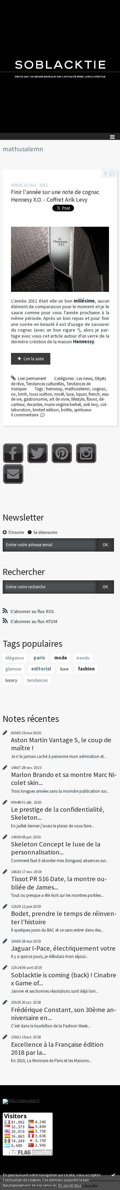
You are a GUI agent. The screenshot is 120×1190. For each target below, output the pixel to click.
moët (59, 394)
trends (83, 658)
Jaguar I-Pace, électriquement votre (63, 948)
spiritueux (82, 410)
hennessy (54, 389)
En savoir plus (69, 1185)
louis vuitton (40, 394)
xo (13, 394)
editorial (41, 669)
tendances (37, 680)
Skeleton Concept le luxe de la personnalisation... (55, 848)
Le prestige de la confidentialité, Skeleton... (57, 813)
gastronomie (35, 399)
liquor (81, 394)
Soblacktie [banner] (60, 66)
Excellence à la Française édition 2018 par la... (57, 1048)
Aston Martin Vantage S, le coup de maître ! (61, 744)
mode (60, 658)
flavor (92, 399)
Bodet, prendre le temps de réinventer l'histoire (64, 917)
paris (39, 658)
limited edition (46, 410)
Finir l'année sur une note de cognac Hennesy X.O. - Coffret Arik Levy (55, 195)
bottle (66, 410)
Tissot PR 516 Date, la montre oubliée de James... (59, 882)
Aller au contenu (17, 5)
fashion (86, 669)
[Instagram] (86, 453)
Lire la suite (34, 359)
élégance (14, 658)
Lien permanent (31, 378)
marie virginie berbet (62, 404)
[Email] (13, 474)
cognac (99, 389)
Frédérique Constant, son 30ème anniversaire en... (63, 1013)
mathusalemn (77, 389)
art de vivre (59, 399)
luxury (11, 680)
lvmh (22, 394)
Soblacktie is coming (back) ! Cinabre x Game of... (63, 979)
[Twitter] (37, 453)
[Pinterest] (62, 453)
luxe (70, 394)
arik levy (90, 404)
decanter (34, 404)
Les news (84, 378)
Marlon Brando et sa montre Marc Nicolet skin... (64, 778)
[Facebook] (13, 453)
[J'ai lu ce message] (113, 1174)
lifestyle (77, 399)
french (94, 394)
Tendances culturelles (45, 384)
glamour (13, 669)
